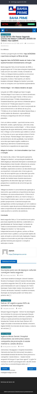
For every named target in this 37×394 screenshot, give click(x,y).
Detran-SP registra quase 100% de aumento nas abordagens (15, 304)
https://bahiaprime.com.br (17, 254)
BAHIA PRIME (19, 18)
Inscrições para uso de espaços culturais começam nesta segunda (18, 271)
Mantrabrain (29, 392)
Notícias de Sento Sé (7, 382)
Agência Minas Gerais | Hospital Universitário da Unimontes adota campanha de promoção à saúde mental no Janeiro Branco (15, 340)
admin (21, 43)
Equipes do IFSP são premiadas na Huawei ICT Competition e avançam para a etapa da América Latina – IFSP (32, 369)
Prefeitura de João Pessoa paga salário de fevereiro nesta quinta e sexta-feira (6, 369)
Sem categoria (5, 34)
